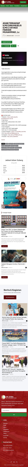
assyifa (11, 143)
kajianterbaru (5, 147)
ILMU (17, 145)
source (3, 139)
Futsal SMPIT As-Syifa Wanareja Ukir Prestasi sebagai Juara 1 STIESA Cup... (14, 344)
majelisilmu (18, 147)
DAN (3, 145)
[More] (18, 45)
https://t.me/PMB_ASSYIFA (18, 131)
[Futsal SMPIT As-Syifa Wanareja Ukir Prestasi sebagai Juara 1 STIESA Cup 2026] (14, 335)
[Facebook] (11, 462)
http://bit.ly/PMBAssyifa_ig (15, 135)
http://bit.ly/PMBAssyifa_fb (11, 133)
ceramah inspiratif (19, 143)
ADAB (7, 143)
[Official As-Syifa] (4, 36)
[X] (17, 462)
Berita (3, 227)
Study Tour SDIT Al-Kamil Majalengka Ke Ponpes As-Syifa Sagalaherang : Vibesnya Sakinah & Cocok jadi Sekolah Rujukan (13, 232)
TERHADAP (11, 149)
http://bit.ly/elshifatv (12, 136)
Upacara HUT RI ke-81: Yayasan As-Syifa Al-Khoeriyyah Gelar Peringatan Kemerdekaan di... (13, 370)
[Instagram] (14, 462)
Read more (4, 246)
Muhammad (4, 149)
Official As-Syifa (10, 35)
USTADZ (16, 149)
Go (14, 414)
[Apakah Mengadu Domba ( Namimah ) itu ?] (14, 256)
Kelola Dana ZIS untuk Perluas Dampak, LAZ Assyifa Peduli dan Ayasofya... (14, 318)
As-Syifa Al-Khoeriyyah (5, 261)
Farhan (12, 145)
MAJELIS (12, 147)
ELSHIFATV (7, 145)
